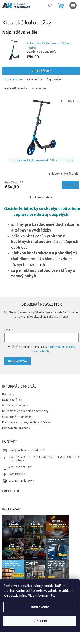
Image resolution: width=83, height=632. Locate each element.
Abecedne (39, 88)
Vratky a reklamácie (15, 405)
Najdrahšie (54, 79)
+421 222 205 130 (20, 467)
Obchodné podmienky (17, 417)
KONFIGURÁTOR (12, 400)
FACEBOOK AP (18, 474)
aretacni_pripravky (21, 480)
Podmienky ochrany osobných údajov (27, 422)
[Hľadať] (49, 5)
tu (52, 595)
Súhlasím (40, 621)
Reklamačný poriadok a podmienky (25, 411)
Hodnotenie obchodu (16, 428)
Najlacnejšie (34, 79)
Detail (70, 185)
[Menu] (73, 5)
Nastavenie (40, 606)
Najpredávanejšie (15, 88)
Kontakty (8, 394)
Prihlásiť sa (17, 361)
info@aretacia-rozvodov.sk (27, 450)
